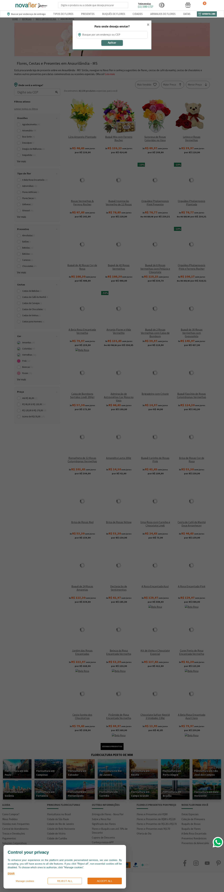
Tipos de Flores (63, 14)
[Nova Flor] (31, 5)
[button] (161, 5)
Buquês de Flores (113, 14)
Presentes (87, 14)
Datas (186, 14)
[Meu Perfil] (175, 5)
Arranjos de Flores (163, 14)
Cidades (138, 14)
